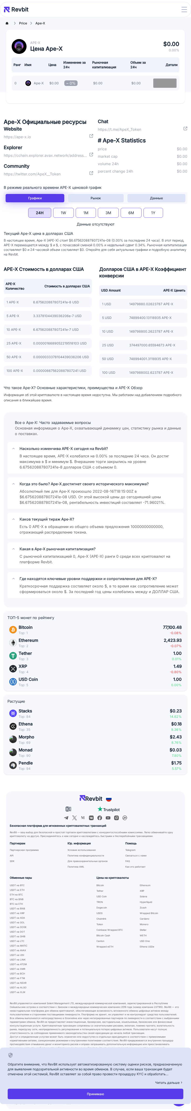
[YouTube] (108, 818)
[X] (74, 818)
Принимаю (95, 1094)
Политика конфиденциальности (86, 855)
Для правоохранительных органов (88, 861)
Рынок (96, 198)
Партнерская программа (24, 850)
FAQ (127, 861)
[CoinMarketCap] (125, 818)
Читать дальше (167, 1083)
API (12, 855)
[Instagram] (116, 818)
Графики (35, 198)
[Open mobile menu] (184, 9)
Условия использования (82, 850)
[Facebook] (99, 818)
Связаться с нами (136, 855)
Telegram (130, 850)
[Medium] (83, 818)
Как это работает (135, 866)
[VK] (91, 818)
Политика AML (76, 866)
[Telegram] (66, 818)
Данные (156, 198)
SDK (12, 861)
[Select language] (109, 799)
